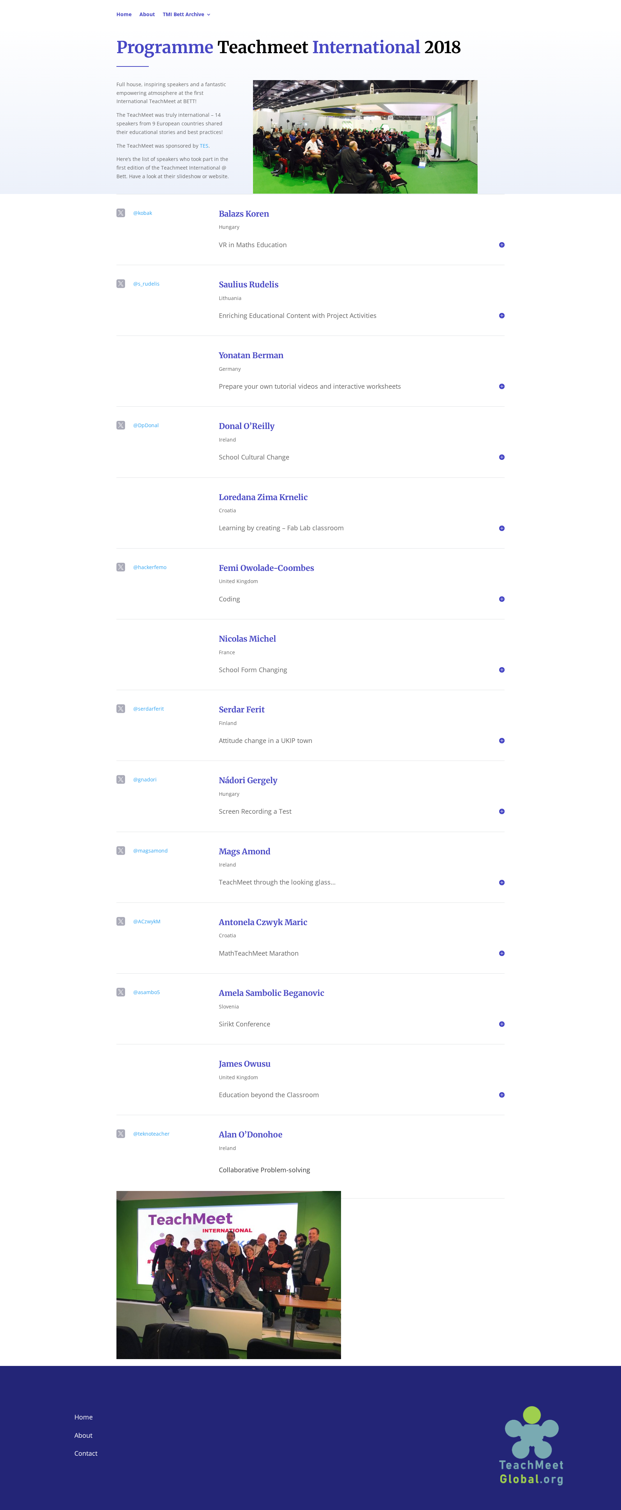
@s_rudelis (146, 283)
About (147, 15)
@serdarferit (148, 708)
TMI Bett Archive (183, 15)
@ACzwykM (147, 921)
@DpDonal (146, 425)
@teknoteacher (151, 1133)
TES (204, 145)
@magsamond (150, 850)
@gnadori (145, 779)
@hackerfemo (149, 567)
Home (124, 15)
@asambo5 (146, 992)
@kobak (142, 212)
